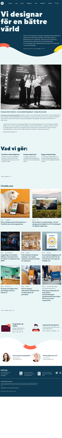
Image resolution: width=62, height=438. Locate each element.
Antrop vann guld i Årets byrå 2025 (10, 115)
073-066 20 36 (16, 357)
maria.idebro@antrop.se (48, 359)
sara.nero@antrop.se (17, 359)
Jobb (36, 3)
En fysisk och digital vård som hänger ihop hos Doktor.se (9, 290)
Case (16, 3)
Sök (58, 3)
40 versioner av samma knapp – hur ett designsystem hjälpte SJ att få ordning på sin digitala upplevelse (46, 224)
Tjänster (10, 3)
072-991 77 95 (46, 357)
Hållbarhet (29, 3)
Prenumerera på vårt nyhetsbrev (12, 387)
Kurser (22, 3)
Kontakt (50, 3)
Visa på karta (3, 375)
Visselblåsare (3, 387)
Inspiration (42, 3)
